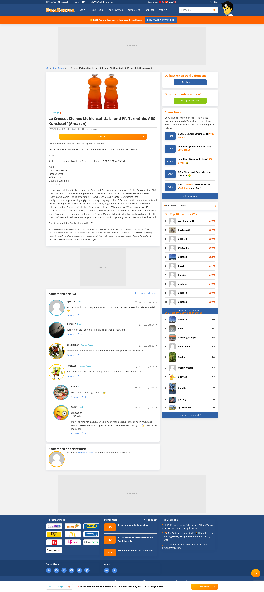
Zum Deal (102, 136)
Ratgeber (149, 9)
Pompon (74, 323)
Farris (77, 386)
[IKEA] (91, 526)
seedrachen (80, 344)
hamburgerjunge (187, 337)
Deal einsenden (190, 82)
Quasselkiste (184, 407)
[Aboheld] (54, 526)
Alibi (180, 328)
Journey (182, 399)
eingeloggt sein (85, 452)
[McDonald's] (72, 534)
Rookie (181, 357)
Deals (82, 9)
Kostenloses (134, 9)
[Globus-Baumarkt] (72, 526)
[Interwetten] (54, 534)
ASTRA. (77, 129)
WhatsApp (52, 2)
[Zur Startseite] (228, 8)
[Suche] (214, 10)
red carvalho (184, 346)
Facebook (64, 2)
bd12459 (182, 239)
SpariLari (74, 301)
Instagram (76, 2)
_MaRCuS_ (79, 365)
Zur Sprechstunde (190, 100)
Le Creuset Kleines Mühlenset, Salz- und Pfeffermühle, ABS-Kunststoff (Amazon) (119, 586)
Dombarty (183, 275)
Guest (77, 406)
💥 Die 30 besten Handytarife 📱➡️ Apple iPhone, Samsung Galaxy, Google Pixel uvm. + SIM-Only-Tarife (188, 536)
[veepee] (54, 550)
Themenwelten (115, 9)
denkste (182, 284)
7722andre (183, 248)
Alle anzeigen (190, 196)
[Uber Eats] (91, 542)
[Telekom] (72, 542)
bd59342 (182, 293)
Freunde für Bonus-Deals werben (135, 550)
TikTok (98, 2)
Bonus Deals (96, 9)
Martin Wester (185, 367)
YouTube (88, 2)
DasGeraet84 (184, 230)
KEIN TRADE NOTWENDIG (160, 19)
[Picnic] (54, 542)
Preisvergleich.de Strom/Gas (133, 525)
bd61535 (182, 301)
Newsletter (109, 2)
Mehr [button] (162, 9)
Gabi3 (181, 266)
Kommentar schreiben (145, 293)
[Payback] (91, 534)
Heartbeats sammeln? (190, 310)
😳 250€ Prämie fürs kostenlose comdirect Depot (116, 19)
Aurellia (182, 388)
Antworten (71, 315)
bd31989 (182, 257)
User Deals (58, 68)
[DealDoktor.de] (60, 10)
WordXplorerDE (186, 221)
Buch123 (182, 376)
